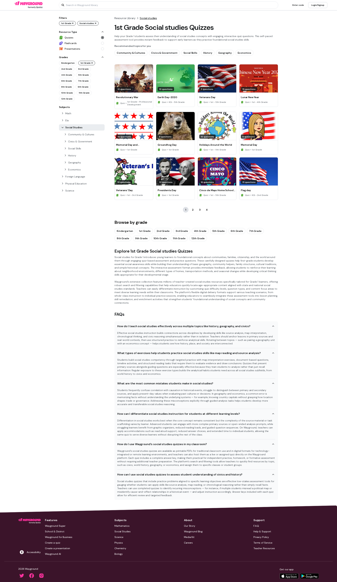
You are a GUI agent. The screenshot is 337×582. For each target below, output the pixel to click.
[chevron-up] (102, 32)
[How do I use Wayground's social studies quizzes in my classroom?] (273, 444)
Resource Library (125, 18)
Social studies (148, 18)
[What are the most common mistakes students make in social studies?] (273, 383)
